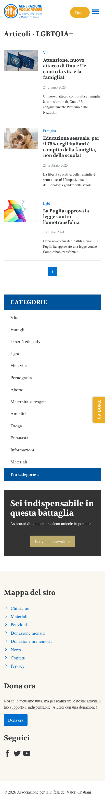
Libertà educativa (26, 341)
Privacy (18, 666)
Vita (46, 52)
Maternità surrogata (28, 401)
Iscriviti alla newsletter (53, 541)
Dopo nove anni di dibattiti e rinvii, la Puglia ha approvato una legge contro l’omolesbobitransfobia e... (70, 246)
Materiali (18, 462)
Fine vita (18, 365)
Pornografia (21, 377)
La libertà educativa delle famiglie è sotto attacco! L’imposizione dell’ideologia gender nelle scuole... (69, 179)
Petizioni (19, 624)
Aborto (16, 389)
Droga (16, 425)
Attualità (18, 413)
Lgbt (46, 203)
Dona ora (15, 720)
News (16, 649)
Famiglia (49, 130)
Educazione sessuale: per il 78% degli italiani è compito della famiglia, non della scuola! (71, 147)
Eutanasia (19, 438)
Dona (80, 12)
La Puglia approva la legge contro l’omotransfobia (66, 216)
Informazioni (22, 450)
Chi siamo (20, 608)
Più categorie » (25, 474)
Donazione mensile (28, 633)
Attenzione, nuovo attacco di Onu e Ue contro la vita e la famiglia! (64, 69)
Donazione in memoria (31, 641)
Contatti (18, 658)
